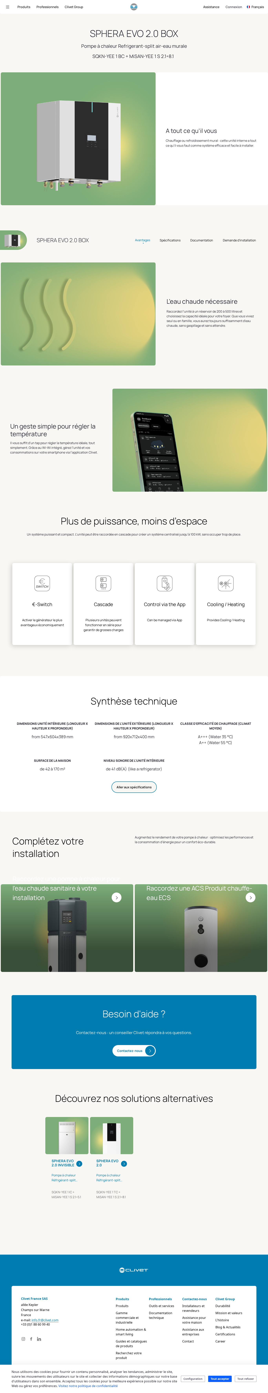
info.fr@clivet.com (45, 1320)
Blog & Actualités (228, 1327)
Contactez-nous (129, 1051)
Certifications (225, 1334)
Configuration (192, 1379)
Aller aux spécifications (134, 787)
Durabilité (222, 1306)
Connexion (234, 7)
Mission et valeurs (228, 1313)
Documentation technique (160, 1315)
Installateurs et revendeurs (193, 1308)
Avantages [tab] (142, 240)
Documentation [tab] (201, 240)
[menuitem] (24, 7)
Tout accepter (220, 1379)
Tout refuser (245, 1379)
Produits (122, 1299)
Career (220, 1341)
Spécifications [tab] (170, 240)
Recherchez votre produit (129, 1355)
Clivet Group (225, 1299)
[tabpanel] (67, 1169)
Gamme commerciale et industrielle (127, 1318)
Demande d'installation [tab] (239, 240)
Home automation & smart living (131, 1331)
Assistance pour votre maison (194, 1320)
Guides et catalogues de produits (131, 1343)
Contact (188, 1341)
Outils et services (161, 1306)
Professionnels (160, 1299)
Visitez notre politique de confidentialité (88, 1386)
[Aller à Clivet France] (134, 7)
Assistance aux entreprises (193, 1331)
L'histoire (222, 1320)
